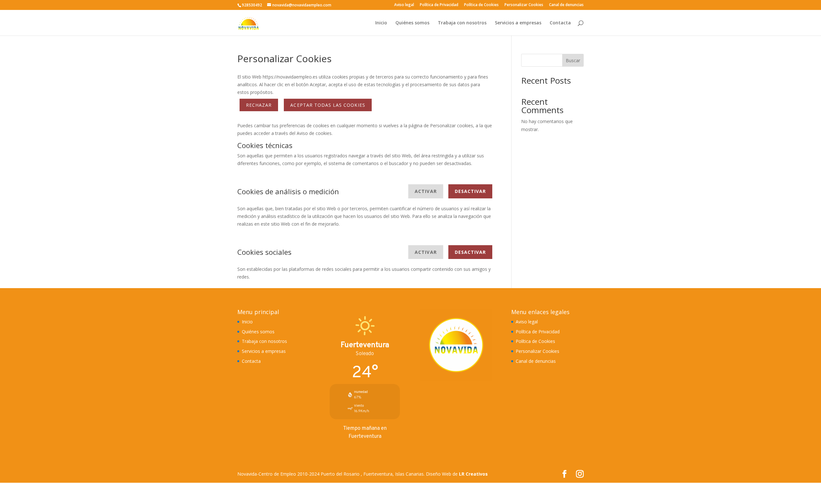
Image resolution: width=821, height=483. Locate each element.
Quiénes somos (412, 23)
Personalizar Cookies (523, 5)
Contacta (560, 23)
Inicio (381, 23)
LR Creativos (473, 474)
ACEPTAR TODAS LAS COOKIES (327, 105)
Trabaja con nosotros (462, 23)
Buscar (573, 60)
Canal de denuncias (566, 5)
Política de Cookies (481, 5)
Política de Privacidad (439, 5)
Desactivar (470, 191)
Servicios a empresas (518, 23)
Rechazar (259, 105)
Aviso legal (404, 5)
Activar (425, 191)
